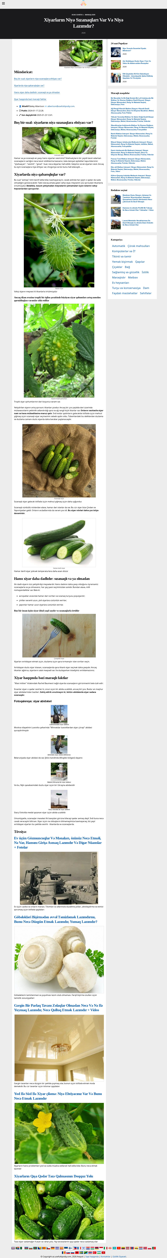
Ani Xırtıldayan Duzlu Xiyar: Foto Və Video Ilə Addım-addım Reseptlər (137, 62)
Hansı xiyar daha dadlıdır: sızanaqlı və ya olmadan (37, 92)
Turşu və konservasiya (126, 288)
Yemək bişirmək (122, 262)
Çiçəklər (117, 267)
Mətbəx (133, 277)
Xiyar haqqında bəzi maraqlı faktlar (30, 99)
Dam (146, 288)
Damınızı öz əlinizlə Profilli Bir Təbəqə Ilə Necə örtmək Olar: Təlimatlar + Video (138, 209)
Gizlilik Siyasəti (119, 1256)
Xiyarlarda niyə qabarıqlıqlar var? (29, 85)
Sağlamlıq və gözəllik (125, 272)
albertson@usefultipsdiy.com (61, 106)
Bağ (127, 267)
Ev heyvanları (120, 283)
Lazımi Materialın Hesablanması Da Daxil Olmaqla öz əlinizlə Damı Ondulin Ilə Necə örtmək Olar (138, 223)
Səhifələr (145, 293)
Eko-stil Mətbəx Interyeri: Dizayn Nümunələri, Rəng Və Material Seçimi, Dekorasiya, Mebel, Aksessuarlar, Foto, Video (132, 169)
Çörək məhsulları (139, 246)
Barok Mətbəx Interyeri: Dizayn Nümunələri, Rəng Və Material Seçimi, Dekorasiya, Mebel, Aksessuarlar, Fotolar (131, 136)
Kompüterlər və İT (123, 251)
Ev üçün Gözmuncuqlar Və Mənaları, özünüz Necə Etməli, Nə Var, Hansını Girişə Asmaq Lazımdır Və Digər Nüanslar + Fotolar (57, 842)
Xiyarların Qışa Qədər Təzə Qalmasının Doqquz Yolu (53, 1176)
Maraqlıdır (119, 277)
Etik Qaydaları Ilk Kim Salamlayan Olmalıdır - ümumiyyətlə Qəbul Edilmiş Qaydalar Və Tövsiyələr (138, 76)
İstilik (145, 272)
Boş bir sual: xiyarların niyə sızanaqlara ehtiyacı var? (38, 78)
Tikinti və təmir (121, 256)
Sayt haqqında (92, 1256)
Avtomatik (118, 246)
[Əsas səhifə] (83, 2)
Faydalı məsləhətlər (125, 293)
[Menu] (3, 3)
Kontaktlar (106, 1256)
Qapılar (140, 262)
